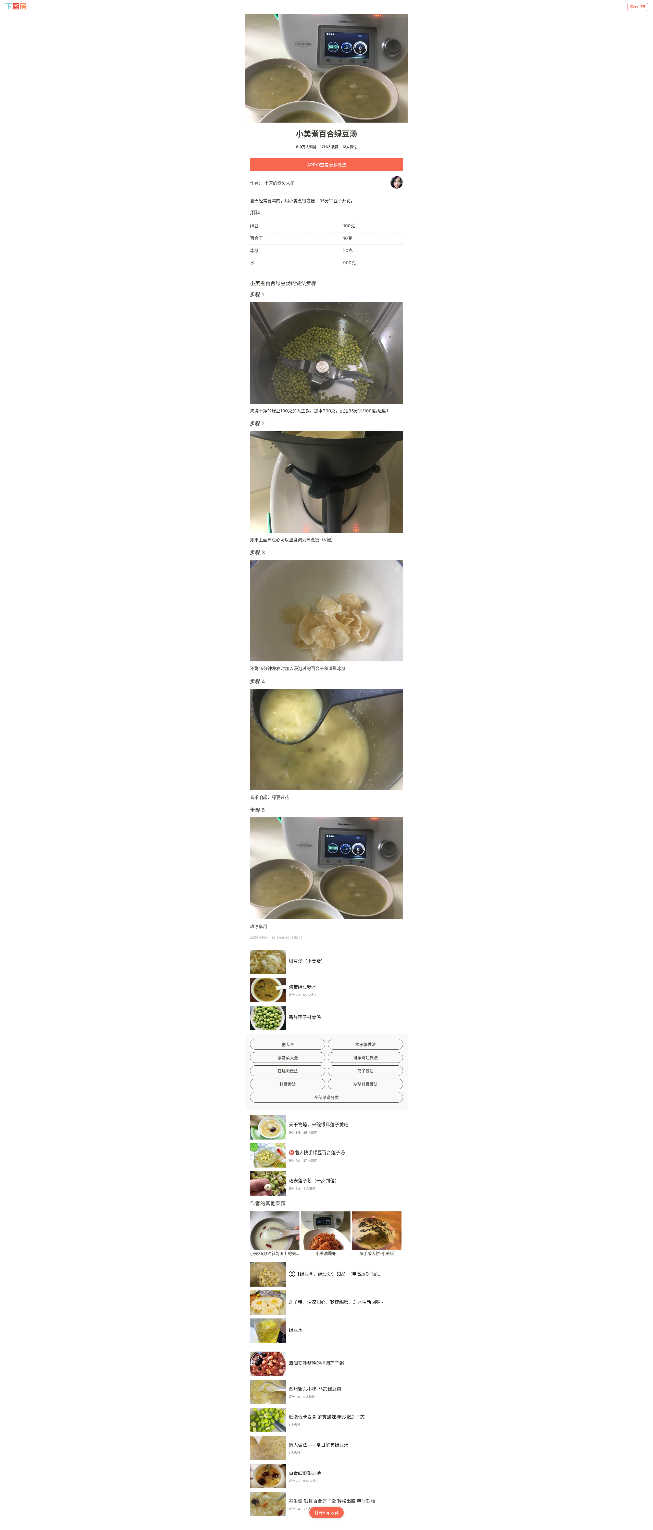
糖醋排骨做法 (365, 1084)
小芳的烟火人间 (279, 183)
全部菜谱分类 (326, 1097)
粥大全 (288, 1044)
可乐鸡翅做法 (365, 1057)
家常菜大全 (288, 1057)
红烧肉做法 (288, 1071)
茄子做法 (365, 1071)
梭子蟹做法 (365, 1044)
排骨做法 (288, 1084)
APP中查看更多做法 (326, 164)
